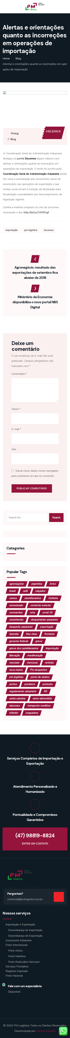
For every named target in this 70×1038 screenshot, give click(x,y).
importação (12, 230)
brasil (12, 591)
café (25, 591)
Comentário (19, 374)
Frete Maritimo (17, 956)
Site (14, 449)
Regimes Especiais (17, 971)
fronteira (49, 634)
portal (26, 158)
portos (13, 684)
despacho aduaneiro (21, 626)
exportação (47, 626)
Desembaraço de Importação (25, 930)
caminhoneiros (32, 598)
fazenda (14, 634)
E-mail (16, 429)
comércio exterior (40, 605)
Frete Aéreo (15, 951)
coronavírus (16, 612)
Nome (16, 409)
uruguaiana (32, 712)
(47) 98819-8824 (35, 835)
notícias (49, 662)
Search (56, 517)
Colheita (53, 598)
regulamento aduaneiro (23, 691)
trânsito (14, 712)
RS (45, 691)
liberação (14, 655)
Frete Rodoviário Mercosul (23, 962)
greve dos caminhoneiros (24, 648)
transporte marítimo (39, 705)
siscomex (49, 230)
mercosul (32, 662)
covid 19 (47, 612)
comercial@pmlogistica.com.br (25, 899)
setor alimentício (42, 698)
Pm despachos (39, 669)
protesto (47, 684)
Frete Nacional (14, 976)
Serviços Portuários (17, 966)
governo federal (19, 641)
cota (32, 612)
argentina (37, 583)
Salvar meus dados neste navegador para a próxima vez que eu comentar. (35, 473)
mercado (14, 662)
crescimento (16, 619)
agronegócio (16, 583)
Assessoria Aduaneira (18, 940)
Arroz (52, 583)
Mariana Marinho (45, 1031)
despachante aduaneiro (44, 619)
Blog (13, 139)
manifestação (35, 655)
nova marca (16, 669)
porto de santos (40, 677)
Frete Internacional (17, 945)
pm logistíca (30, 230)
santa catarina (17, 698)
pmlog (15, 133)
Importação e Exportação (20, 924)
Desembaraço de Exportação (25, 936)
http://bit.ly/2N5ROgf (36, 212)
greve (39, 641)
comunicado (16, 605)
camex (13, 598)
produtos (30, 684)
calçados (40, 591)
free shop (31, 634)
